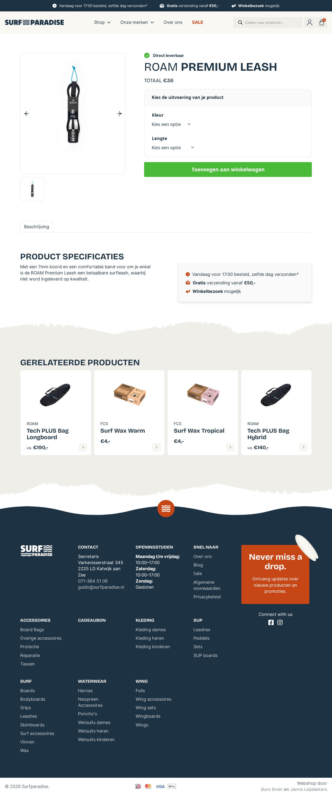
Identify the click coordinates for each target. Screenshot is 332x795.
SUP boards (205, 655)
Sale (197, 22)
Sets (197, 646)
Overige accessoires (40, 638)
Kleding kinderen (153, 646)
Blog (198, 565)
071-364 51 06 (93, 581)
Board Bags (32, 629)
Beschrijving (36, 226)
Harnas (85, 690)
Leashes (201, 629)
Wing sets (146, 707)
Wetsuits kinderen (96, 739)
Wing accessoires (153, 699)
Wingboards (148, 716)
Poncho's (87, 713)
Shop (99, 22)
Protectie (29, 646)
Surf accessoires (37, 733)
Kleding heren (150, 638)
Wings (142, 724)
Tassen (27, 663)
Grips (25, 707)
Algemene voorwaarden (206, 585)
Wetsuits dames (94, 722)
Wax (24, 750)
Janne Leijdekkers (308, 789)
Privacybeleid (207, 597)
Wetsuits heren (93, 731)
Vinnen (27, 741)
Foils (140, 690)
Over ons (173, 22)
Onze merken (134, 22)
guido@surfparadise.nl (101, 587)
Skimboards (32, 724)
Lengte (159, 138)
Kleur (158, 115)
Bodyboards (32, 699)
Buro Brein (272, 789)
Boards (27, 690)
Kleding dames (151, 629)
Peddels (201, 638)
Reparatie (30, 655)
